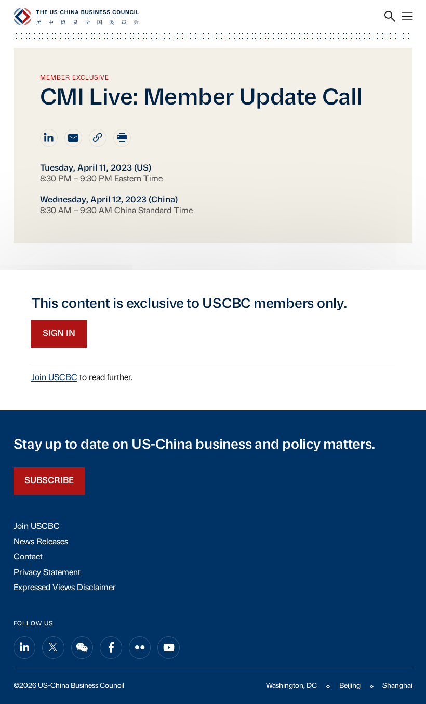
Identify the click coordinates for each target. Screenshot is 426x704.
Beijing (350, 686)
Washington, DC (291, 686)
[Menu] (407, 16)
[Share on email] (73, 138)
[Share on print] (122, 138)
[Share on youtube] (168, 647)
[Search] (389, 16)
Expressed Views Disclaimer (65, 588)
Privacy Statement (47, 573)
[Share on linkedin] (49, 138)
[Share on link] (97, 138)
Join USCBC (54, 378)
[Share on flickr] (140, 647)
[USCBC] (76, 16)
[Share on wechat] (82, 647)
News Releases (41, 542)
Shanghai (397, 686)
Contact (28, 557)
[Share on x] (53, 647)
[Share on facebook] (111, 647)
